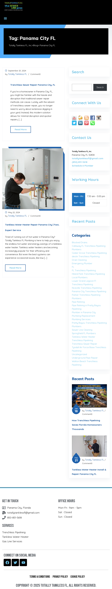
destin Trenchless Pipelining (86, 256)
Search (100, 87)
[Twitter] (15, 562)
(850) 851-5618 (79, 162)
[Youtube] (23, 562)
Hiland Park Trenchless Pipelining (88, 274)
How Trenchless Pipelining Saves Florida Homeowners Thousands (87, 425)
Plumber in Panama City (84, 312)
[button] (5, 18)
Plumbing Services (81, 319)
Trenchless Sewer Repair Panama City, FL (32, 84)
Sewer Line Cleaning (82, 329)
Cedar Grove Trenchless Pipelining (89, 253)
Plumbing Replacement (83, 315)
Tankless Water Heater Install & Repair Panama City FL (89, 471)
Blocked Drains (79, 242)
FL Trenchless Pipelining (84, 270)
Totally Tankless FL (17, 74)
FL (73, 267)
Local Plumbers (80, 277)
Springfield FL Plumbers (84, 333)
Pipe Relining (78, 301)
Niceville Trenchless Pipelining (87, 287)
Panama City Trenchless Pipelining (89, 291)
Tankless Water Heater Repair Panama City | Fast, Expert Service (32, 227)
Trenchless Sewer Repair (84, 343)
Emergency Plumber (82, 263)
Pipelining (76, 308)
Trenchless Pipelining (82, 340)
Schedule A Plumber (82, 165)
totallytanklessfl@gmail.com (87, 158)
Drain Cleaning (79, 260)
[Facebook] (7, 562)
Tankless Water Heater (83, 336)
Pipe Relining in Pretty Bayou (86, 305)
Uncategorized (79, 354)
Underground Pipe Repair (85, 357)
